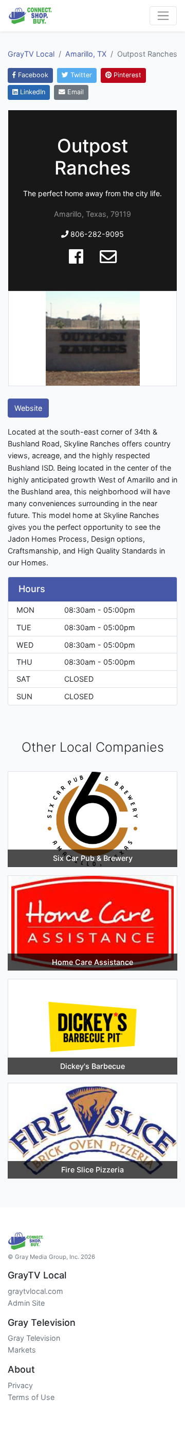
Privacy (20, 1385)
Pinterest (126, 75)
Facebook (32, 75)
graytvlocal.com (35, 1291)
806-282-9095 (96, 234)
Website (28, 408)
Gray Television (34, 1338)
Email (74, 92)
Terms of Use (31, 1397)
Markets (22, 1349)
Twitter (80, 75)
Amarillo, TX (85, 53)
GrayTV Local (31, 53)
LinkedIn (31, 92)
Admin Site (26, 1303)
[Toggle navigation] (163, 15)
